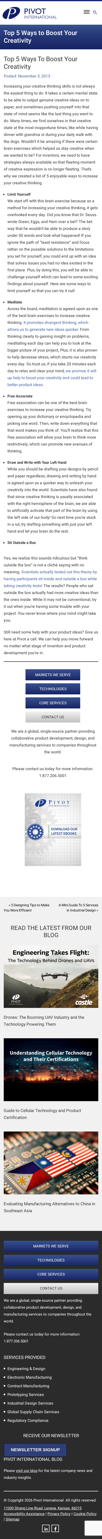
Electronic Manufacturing (29, 1377)
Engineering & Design (26, 1369)
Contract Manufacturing (28, 1386)
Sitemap (12, 1519)
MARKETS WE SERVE (53, 675)
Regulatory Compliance (28, 1421)
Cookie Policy (85, 1514)
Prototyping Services (25, 1395)
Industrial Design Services (30, 1403)
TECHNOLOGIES (53, 689)
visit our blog (26, 1470)
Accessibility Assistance (24, 1514)
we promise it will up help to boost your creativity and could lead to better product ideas (51, 378)
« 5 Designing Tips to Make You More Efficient (26, 908)
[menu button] (87, 13)
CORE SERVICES (53, 703)
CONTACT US (53, 717)
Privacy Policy (59, 1514)
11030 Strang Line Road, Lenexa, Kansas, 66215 (42, 1508)
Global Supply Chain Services (33, 1412)
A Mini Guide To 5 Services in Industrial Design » (78, 908)
